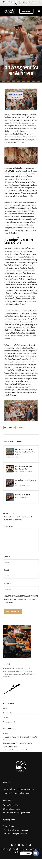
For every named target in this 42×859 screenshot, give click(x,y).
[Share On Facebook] (5, 854)
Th (33, 78)
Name (7, 557)
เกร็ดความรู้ (20, 427)
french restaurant (9, 427)
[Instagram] (15, 845)
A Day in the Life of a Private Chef (15, 750)
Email (7, 570)
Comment (9, 526)
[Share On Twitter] (9, 854)
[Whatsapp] (26, 845)
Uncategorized (8, 722)
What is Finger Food (10, 746)
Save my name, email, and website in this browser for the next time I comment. (21, 599)
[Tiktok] (30, 845)
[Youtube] (19, 845)
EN (4, 708)
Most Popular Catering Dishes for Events (17, 743)
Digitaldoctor (22, 852)
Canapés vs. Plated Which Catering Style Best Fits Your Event (25, 452)
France (28, 78)
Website (7, 583)
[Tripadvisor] (23, 845)
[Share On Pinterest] (12, 854)
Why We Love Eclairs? (22, 495)
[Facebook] (12, 845)
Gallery (5, 734)
